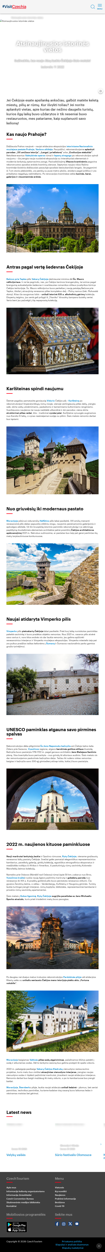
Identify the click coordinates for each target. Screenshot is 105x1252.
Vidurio (51, 400)
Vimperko (11, 631)
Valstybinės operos (35, 155)
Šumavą (50, 643)
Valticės (34, 1059)
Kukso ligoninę (28, 896)
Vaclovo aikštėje (44, 149)
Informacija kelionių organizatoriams (25, 1191)
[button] (93, 7)
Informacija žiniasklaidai (18, 1195)
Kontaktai (11, 1206)
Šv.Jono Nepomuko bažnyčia (55, 746)
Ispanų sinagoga (63, 155)
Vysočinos (33, 749)
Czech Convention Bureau (20, 1198)
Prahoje (30, 149)
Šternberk (24, 1087)
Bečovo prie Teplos (16, 279)
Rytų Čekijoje (69, 856)
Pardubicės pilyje (72, 977)
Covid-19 (59, 1206)
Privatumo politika (72, 1241)
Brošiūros (60, 1202)
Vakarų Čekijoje (40, 279)
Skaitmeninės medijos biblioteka (23, 1202)
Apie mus (11, 1187)
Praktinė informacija (65, 1198)
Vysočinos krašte (15, 877)
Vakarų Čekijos (44, 1069)
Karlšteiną (73, 400)
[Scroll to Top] (99, 1246)
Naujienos (60, 1195)
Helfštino (44, 520)
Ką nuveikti (61, 1191)
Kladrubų (58, 1069)
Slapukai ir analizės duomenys (72, 1244)
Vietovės (59, 1187)
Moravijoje (12, 520)
